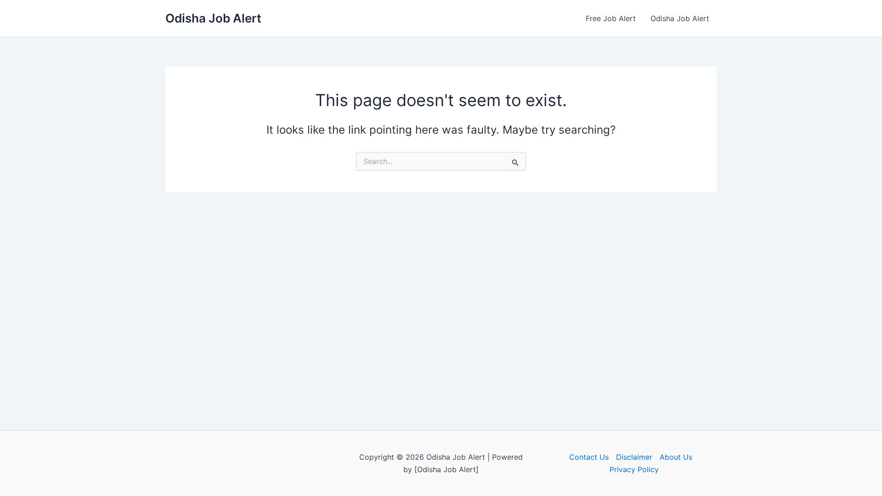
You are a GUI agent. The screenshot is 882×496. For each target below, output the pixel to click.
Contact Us (589, 457)
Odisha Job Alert (213, 18)
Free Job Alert (611, 18)
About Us (676, 457)
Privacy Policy (634, 469)
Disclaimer (634, 457)
